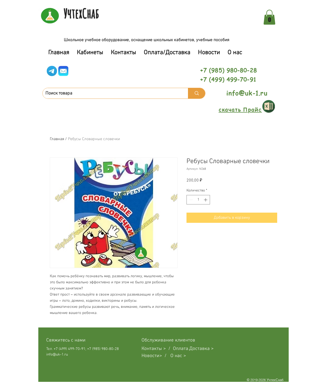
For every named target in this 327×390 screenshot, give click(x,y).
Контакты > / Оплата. (165, 349)
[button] (269, 17)
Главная (57, 139)
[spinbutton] (198, 199)
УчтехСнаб (81, 13)
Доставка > (201, 349)
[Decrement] (190, 199)
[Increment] (206, 199)
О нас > (178, 356)
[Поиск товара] (196, 93)
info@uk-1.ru (246, 93)
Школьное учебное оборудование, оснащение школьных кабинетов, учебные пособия (146, 40)
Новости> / (156, 356)
